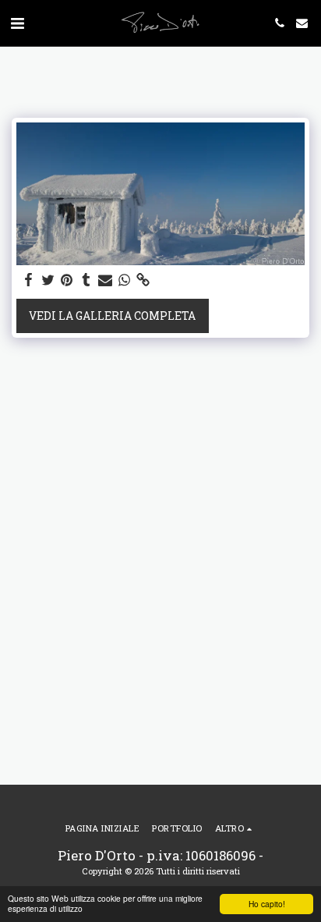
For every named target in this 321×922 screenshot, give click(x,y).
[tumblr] (86, 280)
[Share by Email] (105, 280)
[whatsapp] (125, 280)
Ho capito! (267, 904)
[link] (143, 280)
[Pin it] (67, 280)
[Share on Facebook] (29, 280)
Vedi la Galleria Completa (112, 315)
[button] (17, 22)
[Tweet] (48, 280)
